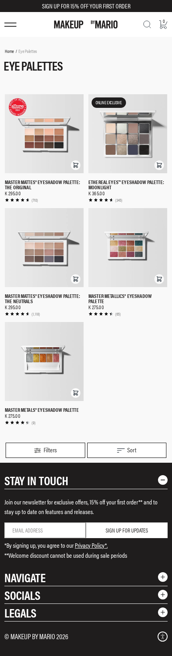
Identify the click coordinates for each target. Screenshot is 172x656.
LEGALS (20, 612)
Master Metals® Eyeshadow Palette (42, 409)
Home (9, 51)
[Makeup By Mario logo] (85, 24)
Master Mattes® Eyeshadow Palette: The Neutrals (42, 298)
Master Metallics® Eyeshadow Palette (120, 298)
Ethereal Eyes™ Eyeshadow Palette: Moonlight (126, 184)
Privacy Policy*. (91, 545)
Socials (22, 594)
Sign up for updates (127, 530)
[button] (75, 165)
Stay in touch (36, 480)
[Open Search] (147, 24)
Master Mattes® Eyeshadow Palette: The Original (42, 184)
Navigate (25, 577)
